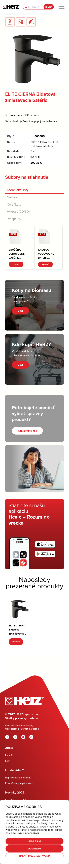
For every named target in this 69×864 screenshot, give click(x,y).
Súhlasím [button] (34, 841)
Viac (20, 311)
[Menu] (61, 7)
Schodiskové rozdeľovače (18, 800)
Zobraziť (16, 641)
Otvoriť (16, 264)
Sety (7, 761)
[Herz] (11, 7)
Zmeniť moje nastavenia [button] (34, 855)
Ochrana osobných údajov (18, 725)
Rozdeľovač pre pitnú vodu (19, 783)
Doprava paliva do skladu (18, 777)
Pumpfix (9, 755)
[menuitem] (61, 7)
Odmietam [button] (34, 848)
